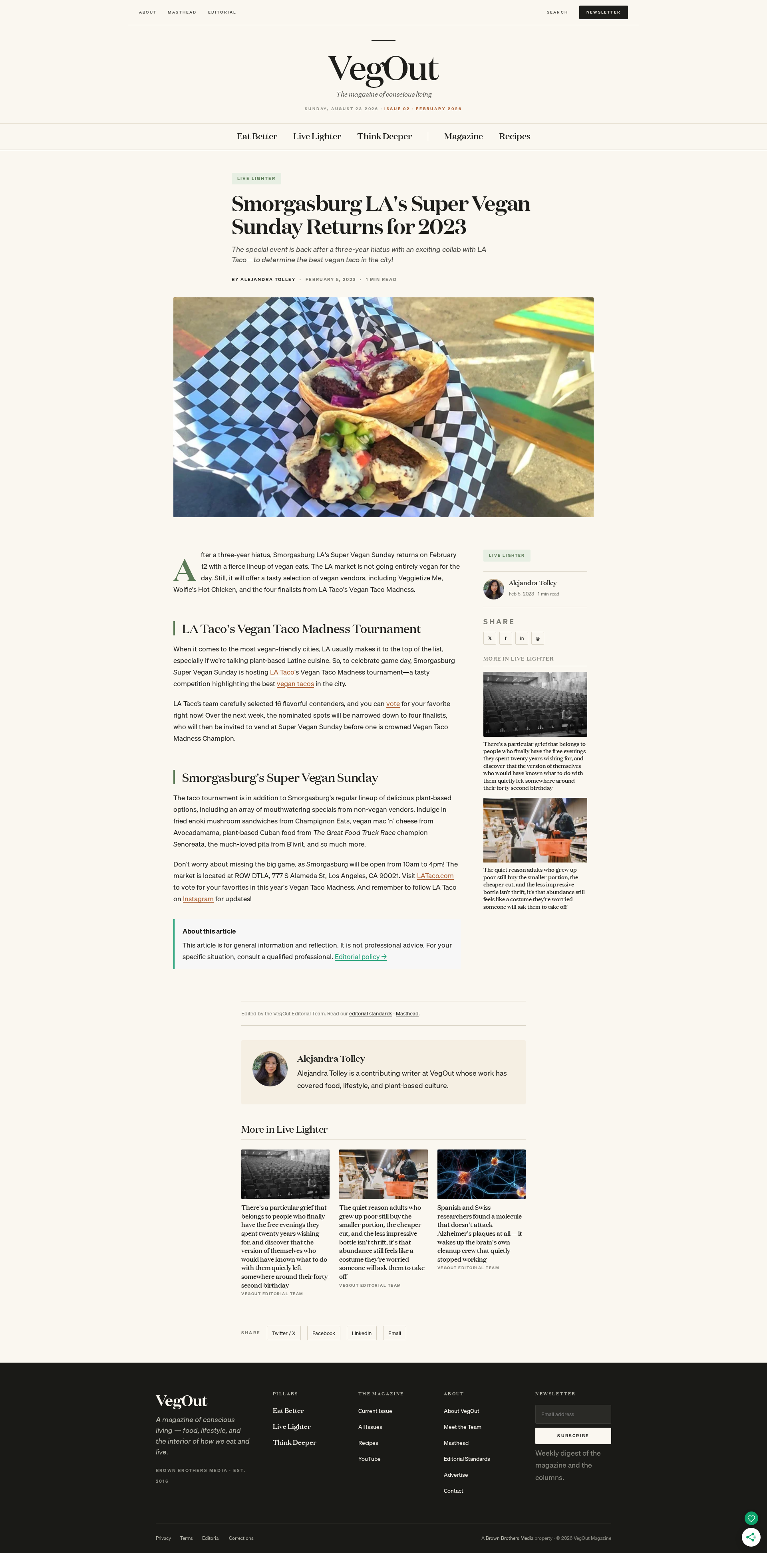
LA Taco (282, 672)
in (522, 638)
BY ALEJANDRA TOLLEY (264, 279)
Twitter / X (284, 1333)
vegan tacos (295, 683)
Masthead (182, 12)
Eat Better (257, 136)
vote (393, 703)
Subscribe (573, 1435)
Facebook (323, 1333)
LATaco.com (435, 875)
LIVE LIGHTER (256, 178)
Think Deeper (384, 136)
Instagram (198, 898)
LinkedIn (362, 1333)
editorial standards (370, 1013)
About (148, 12)
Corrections (241, 1538)
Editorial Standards (467, 1458)
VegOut (383, 66)
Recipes (515, 136)
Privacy (163, 1538)
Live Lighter (317, 136)
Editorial (222, 12)
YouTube (369, 1458)
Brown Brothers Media (509, 1538)
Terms (186, 1538)
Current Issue (375, 1411)
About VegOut (461, 1411)
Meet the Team (462, 1426)
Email (394, 1333)
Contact (453, 1490)
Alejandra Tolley (532, 582)
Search (557, 12)
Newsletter (603, 12)
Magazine (463, 136)
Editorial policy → (361, 956)
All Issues (370, 1426)
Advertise (456, 1474)
